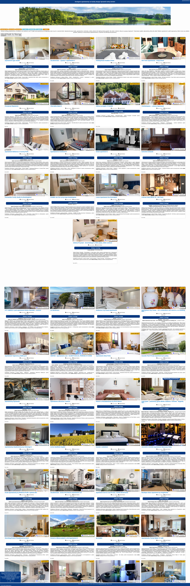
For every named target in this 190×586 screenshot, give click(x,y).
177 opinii (80, 410)
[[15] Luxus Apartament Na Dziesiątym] (118, 185)
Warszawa (90, 379)
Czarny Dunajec (135, 333)
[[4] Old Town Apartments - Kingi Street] (163, 48)
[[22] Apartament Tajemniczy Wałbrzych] (26, 343)
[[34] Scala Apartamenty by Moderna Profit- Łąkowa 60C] (26, 480)
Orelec (91, 515)
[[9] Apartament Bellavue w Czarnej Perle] (26, 139)
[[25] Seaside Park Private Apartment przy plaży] (163, 343)
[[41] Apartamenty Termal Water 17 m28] (163, 526)
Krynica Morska (112, 220)
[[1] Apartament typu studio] (26, 48)
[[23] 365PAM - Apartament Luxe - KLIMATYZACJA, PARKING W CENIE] (72, 343)
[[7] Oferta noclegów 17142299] (118, 94)
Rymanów (45, 379)
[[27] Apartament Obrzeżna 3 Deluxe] (72, 389)
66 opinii (79, 160)
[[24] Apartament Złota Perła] (118, 343)
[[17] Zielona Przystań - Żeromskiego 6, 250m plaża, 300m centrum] (95, 230)
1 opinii (123, 160)
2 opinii (172, 547)
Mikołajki (91, 83)
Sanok (137, 424)
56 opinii (37, 456)
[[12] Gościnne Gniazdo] (163, 139)
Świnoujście (45, 561)
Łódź (46, 175)
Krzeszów (136, 515)
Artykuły (46, 29)
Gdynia (137, 175)
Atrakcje (39, 29)
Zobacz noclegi (27, 66)
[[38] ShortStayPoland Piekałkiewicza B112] (26, 526)
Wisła (92, 38)
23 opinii (36, 160)
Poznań (183, 379)
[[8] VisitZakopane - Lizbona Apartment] (163, 94)
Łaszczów (90, 424)
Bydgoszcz (45, 424)
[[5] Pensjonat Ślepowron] (26, 94)
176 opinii (175, 456)
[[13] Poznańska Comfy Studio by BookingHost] (26, 185)
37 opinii (82, 69)
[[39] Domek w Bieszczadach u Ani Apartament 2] (72, 526)
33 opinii (79, 456)
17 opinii (172, 69)
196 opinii (39, 501)
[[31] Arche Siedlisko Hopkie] (72, 434)
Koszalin (182, 288)
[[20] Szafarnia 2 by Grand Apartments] (118, 298)
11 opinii (174, 501)
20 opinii (35, 365)
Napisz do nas (109, 583)
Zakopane (182, 83)
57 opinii (77, 115)
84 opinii (130, 501)
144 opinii (33, 115)
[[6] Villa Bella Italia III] (72, 94)
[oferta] (36, 57)
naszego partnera (24, 78)
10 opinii (37, 206)
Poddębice (182, 515)
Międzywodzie (44, 83)
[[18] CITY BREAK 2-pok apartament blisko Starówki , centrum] (26, 298)
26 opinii (172, 115)
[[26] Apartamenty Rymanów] (26, 389)
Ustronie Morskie (180, 561)
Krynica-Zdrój (44, 38)
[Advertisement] (95, 276)
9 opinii (33, 69)
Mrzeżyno (91, 288)
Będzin (183, 129)
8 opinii (40, 319)
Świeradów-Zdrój (134, 83)
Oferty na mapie (11, 29)
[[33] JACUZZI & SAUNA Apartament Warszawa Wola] (163, 434)
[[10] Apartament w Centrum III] (72, 139)
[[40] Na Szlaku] (118, 526)
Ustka (92, 129)
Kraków (137, 38)
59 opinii (180, 411)
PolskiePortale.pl (8, 585)
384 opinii (33, 410)
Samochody (32, 29)
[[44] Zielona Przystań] (118, 571)
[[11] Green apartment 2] (118, 139)
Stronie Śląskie (44, 129)
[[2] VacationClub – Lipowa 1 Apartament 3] (72, 48)
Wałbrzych (45, 333)
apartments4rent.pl (186, 0)
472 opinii (77, 319)
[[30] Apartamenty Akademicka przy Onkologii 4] (26, 434)
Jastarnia (91, 175)
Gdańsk (137, 288)
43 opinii (174, 365)
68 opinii (123, 456)
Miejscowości (18, 29)
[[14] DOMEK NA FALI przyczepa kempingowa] (72, 185)
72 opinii (182, 320)
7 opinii (36, 547)
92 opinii (125, 69)
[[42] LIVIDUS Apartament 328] (26, 571)
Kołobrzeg (45, 288)
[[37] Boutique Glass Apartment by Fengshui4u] (163, 480)
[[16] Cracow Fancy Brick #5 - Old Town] (163, 185)
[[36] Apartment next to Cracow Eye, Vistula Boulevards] (118, 480)
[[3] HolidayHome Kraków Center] (118, 48)
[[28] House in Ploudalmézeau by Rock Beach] (118, 389)
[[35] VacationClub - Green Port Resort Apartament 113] (72, 480)
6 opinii (168, 160)
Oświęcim (136, 129)
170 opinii (122, 547)
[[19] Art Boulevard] (72, 298)
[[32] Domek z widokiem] (118, 434)
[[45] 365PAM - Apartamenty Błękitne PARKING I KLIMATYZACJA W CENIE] (163, 571)
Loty (25, 29)
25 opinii (126, 206)
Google (3, 573)
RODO (13, 578)
